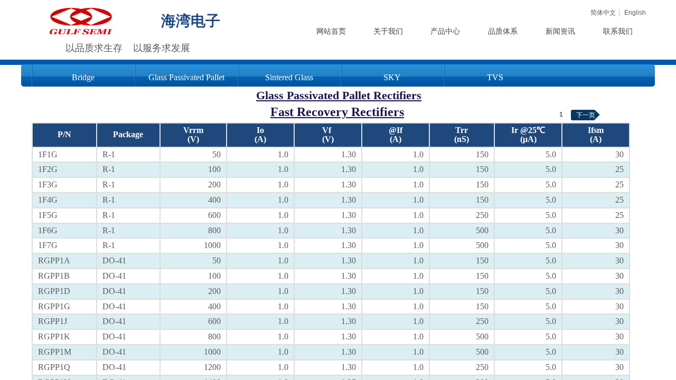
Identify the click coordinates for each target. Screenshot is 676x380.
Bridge (83, 77)
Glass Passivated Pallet (186, 77)
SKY (392, 77)
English (635, 12)
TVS (495, 77)
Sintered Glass (289, 77)
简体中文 (603, 12)
